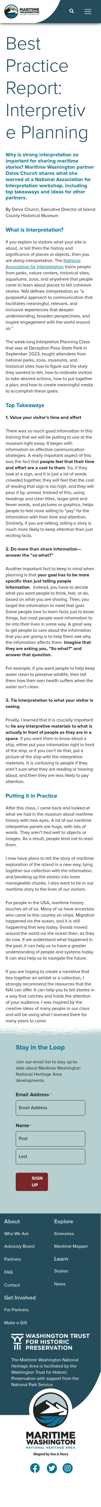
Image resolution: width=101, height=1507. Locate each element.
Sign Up (37, 1181)
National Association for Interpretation (43, 263)
